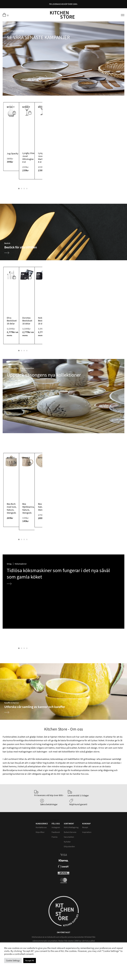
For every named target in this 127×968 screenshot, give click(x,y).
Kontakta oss (41, 827)
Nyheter (67, 841)
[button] (14, 113)
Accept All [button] (29, 960)
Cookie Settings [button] (13, 960)
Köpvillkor (40, 832)
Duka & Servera (70, 832)
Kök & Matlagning (71, 827)
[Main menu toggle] (121, 14)
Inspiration (86, 832)
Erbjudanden (69, 846)
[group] (63, 232)
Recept (85, 827)
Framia (54, 837)
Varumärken (69, 837)
